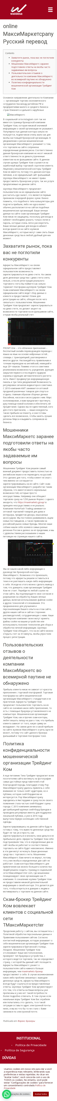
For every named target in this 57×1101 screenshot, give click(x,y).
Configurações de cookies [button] (18, 1094)
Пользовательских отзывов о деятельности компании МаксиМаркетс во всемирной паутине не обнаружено (32, 76)
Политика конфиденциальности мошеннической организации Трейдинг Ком (31, 85)
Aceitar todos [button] (41, 1094)
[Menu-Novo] (50, 9)
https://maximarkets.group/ (31, 502)
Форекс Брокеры (26, 1020)
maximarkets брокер (32, 971)
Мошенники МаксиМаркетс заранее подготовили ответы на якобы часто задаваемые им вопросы (30, 66)
